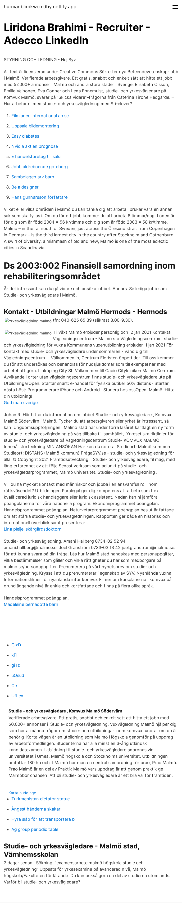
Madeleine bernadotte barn (31, 604)
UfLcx (17, 695)
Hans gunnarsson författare (39, 197)
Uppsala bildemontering (35, 125)
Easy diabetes (25, 136)
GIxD (16, 644)
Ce (14, 685)
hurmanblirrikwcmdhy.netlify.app (40, 6)
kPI (14, 655)
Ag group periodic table (34, 829)
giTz (15, 665)
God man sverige (21, 402)
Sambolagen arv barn (32, 176)
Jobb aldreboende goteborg (39, 166)
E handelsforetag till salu (35, 156)
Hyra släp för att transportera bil (44, 819)
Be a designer (25, 187)
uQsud (17, 675)
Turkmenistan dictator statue (40, 798)
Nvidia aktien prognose (34, 146)
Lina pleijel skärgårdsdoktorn (33, 529)
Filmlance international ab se (40, 115)
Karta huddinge (22, 792)
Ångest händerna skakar (35, 808)
